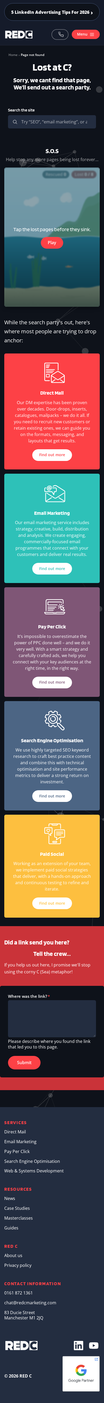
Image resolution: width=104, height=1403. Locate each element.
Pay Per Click (17, 1151)
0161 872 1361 (60, 34)
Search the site (21, 110)
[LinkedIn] (79, 1345)
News (9, 1198)
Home (13, 55)
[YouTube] (94, 1345)
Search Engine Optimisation (32, 1161)
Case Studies (17, 1208)
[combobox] (52, 121)
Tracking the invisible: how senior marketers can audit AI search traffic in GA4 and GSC (52, 12)
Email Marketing (20, 1142)
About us (13, 1255)
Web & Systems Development (34, 1171)
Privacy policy (17, 1265)
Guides (11, 1228)
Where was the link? (27, 996)
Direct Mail (15, 1132)
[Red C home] (19, 34)
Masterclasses (18, 1218)
